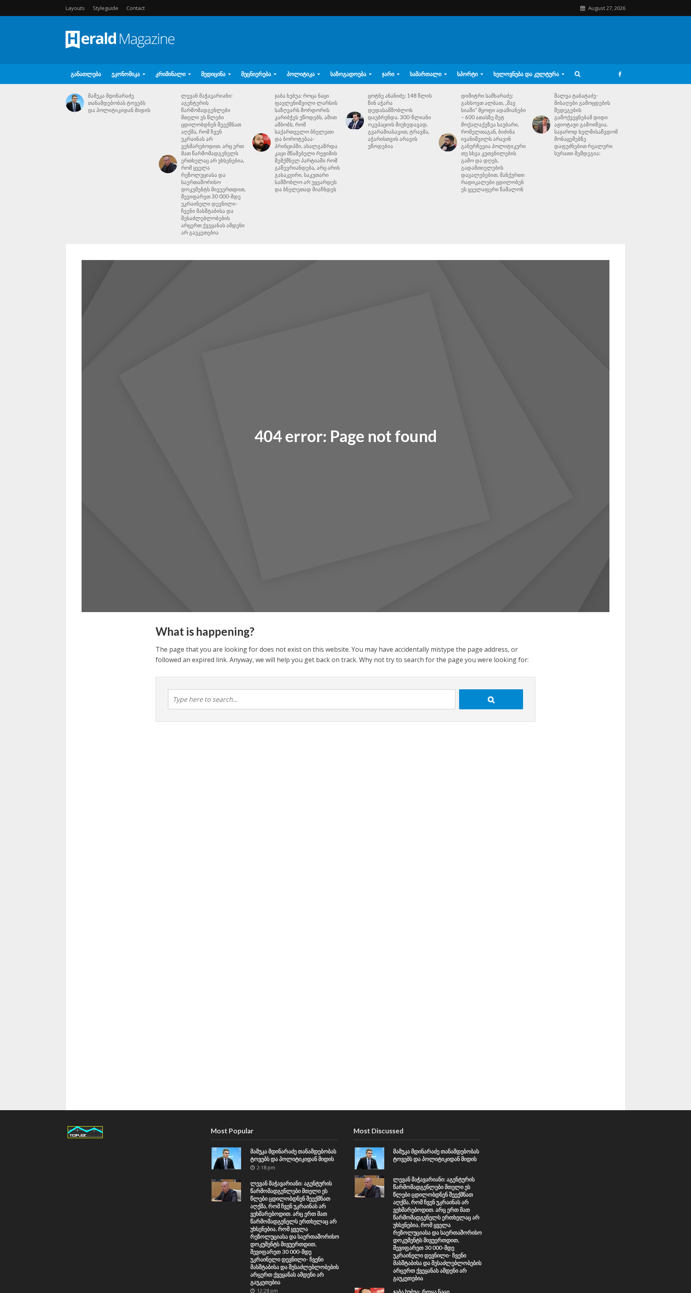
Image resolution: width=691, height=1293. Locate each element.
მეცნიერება (256, 74)
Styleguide (105, 8)
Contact (135, 8)
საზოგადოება (348, 74)
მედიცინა (213, 74)
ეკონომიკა (126, 74)
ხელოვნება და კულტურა (526, 74)
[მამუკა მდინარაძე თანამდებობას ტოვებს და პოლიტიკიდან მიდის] (75, 103)
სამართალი (425, 74)
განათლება (86, 74)
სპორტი (467, 74)
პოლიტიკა (301, 74)
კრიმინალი (171, 74)
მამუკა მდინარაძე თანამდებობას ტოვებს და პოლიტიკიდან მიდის (119, 102)
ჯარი (388, 74)
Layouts (75, 8)
